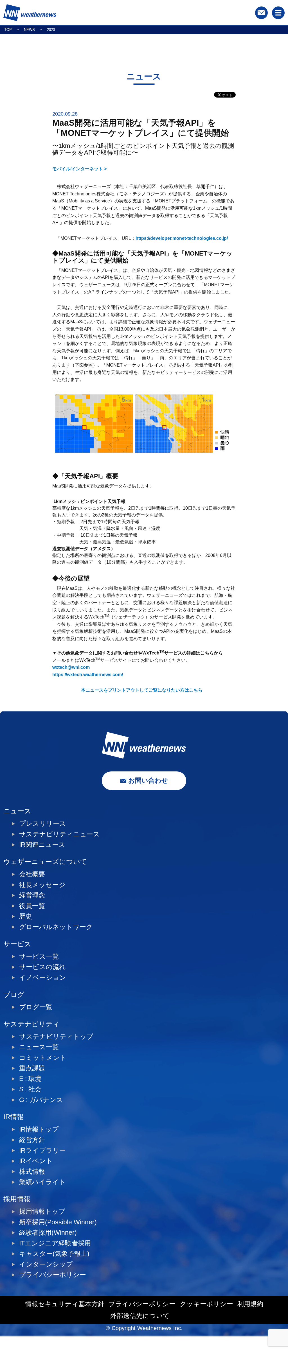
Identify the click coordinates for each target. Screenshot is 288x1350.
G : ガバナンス (41, 1099)
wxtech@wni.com (71, 667)
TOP (8, 30)
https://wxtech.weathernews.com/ (87, 674)
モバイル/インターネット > (79, 168)
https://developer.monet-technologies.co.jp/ (182, 238)
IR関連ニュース (42, 844)
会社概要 (32, 874)
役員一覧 (32, 905)
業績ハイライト (42, 1182)
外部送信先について (140, 1315)
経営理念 (32, 895)
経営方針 (32, 1139)
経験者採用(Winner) (48, 1232)
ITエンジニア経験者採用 (55, 1243)
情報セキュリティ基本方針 (64, 1304)
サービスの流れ (42, 966)
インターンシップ (46, 1264)
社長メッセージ (42, 884)
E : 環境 (30, 1078)
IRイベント (36, 1160)
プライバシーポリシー (52, 1274)
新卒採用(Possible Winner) (58, 1222)
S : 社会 (30, 1089)
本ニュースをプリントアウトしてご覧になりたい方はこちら (141, 690)
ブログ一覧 (35, 1007)
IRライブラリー (42, 1150)
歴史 (25, 916)
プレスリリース (42, 823)
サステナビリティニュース (59, 834)
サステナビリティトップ (56, 1036)
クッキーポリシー (206, 1304)
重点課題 (32, 1068)
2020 (51, 30)
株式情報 (32, 1171)
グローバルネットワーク (56, 927)
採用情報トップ (42, 1211)
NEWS (29, 30)
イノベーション (42, 977)
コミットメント (42, 1057)
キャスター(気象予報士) (54, 1253)
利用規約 (250, 1304)
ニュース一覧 (39, 1047)
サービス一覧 (39, 956)
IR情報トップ (39, 1129)
